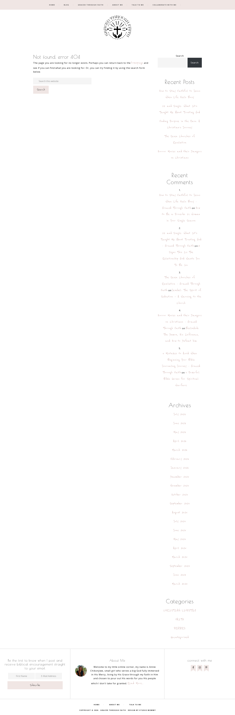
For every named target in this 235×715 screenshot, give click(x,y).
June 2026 (179, 423)
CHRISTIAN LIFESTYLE (179, 610)
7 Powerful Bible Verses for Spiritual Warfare (181, 379)
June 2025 (179, 530)
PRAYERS (179, 628)
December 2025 (179, 477)
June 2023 (179, 575)
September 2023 (180, 566)
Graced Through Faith (117, 28)
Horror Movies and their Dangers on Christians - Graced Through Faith (180, 322)
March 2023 (180, 584)
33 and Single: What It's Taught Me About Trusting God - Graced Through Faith (181, 239)
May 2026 (180, 432)
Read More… (135, 683)
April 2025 (180, 548)
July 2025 (180, 521)
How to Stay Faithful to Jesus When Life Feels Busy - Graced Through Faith (179, 201)
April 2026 (179, 441)
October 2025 (179, 495)
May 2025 (180, 539)
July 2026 (180, 414)
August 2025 (180, 512)
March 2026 (180, 450)
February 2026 (180, 459)
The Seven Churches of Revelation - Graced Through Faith (180, 284)
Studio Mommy (147, 710)
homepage (137, 63)
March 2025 (180, 557)
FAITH (180, 619)
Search (180, 55)
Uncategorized (180, 637)
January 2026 (180, 468)
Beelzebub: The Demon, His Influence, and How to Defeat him (181, 334)
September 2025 (180, 503)
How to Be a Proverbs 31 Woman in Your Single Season (181, 214)
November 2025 (180, 486)
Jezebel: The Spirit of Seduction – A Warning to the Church (181, 296)
